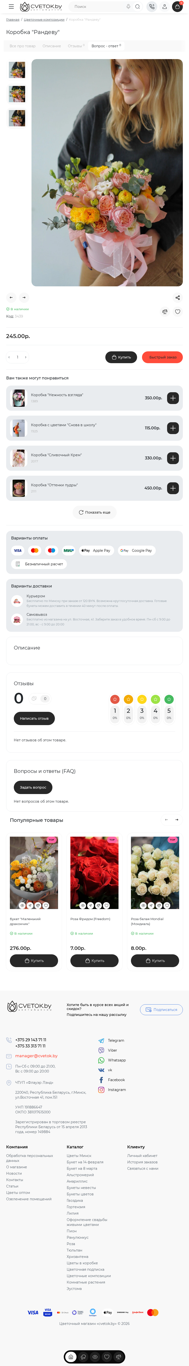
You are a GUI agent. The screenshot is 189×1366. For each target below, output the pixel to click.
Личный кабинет (142, 1156)
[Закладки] (107, 1357)
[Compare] (165, 312)
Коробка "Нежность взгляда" (57, 395)
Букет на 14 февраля (85, 1162)
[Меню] (11, 6)
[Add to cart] (173, 398)
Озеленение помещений (29, 1199)
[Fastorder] (30, 905)
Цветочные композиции (89, 1276)
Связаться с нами (142, 1168)
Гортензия (76, 1207)
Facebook (116, 1080)
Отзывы (76, 46)
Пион (72, 1231)
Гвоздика (75, 1200)
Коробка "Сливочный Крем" (56, 455)
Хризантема (77, 1256)
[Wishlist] (178, 312)
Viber (112, 1050)
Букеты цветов (80, 1194)
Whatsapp (117, 1060)
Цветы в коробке (82, 1263)
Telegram (116, 1040)
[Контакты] (151, 6)
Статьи (12, 1186)
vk (110, 1070)
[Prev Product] (11, 298)
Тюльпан (74, 1250)
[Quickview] (22, 905)
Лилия (73, 1213)
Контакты (14, 1180)
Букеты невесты (81, 1188)
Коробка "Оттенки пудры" (54, 485)
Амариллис (77, 1181)
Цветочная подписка (85, 1269)
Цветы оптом (18, 1192)
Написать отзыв (34, 718)
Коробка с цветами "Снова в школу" (63, 425)
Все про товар (23, 46)
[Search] (128, 6)
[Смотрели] (83, 1357)
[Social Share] (178, 298)
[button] (167, 820)
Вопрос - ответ (106, 46)
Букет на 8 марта (82, 1168)
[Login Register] (164, 6)
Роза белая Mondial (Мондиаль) (147, 921)
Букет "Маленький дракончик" (25, 921)
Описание (52, 46)
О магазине (16, 1167)
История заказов (142, 1162)
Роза (71, 1244)
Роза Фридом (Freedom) (90, 919)
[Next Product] (24, 298)
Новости (14, 1173)
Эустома (74, 1288)
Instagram (117, 1090)
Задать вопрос (33, 787)
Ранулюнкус (78, 1237)
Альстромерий (80, 1175)
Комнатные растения (86, 1282)
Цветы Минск (79, 1156)
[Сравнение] (118, 1357)
